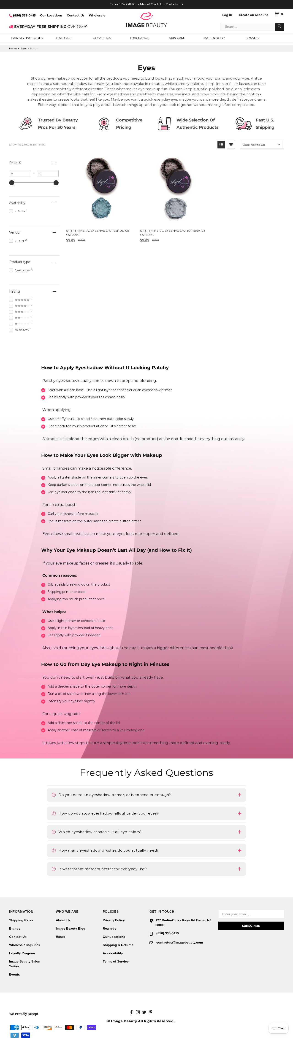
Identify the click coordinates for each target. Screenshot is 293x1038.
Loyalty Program (22, 953)
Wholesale (97, 15)
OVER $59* (50, 26)
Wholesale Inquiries (24, 945)
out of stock (191, 251)
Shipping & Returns (118, 945)
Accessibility (113, 953)
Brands (14, 928)
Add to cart (118, 251)
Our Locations (51, 15)
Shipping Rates (21, 920)
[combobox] (247, 27)
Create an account (253, 15)
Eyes (24, 48)
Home (13, 48)
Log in (227, 15)
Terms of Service (116, 961)
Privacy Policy (114, 920)
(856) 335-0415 (24, 15)
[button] (26, 38)
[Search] (279, 27)
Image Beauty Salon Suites (24, 964)
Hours (60, 937)
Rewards (109, 928)
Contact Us (75, 15)
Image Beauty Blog (70, 928)
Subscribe (251, 926)
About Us (63, 920)
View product (82, 251)
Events (14, 974)
